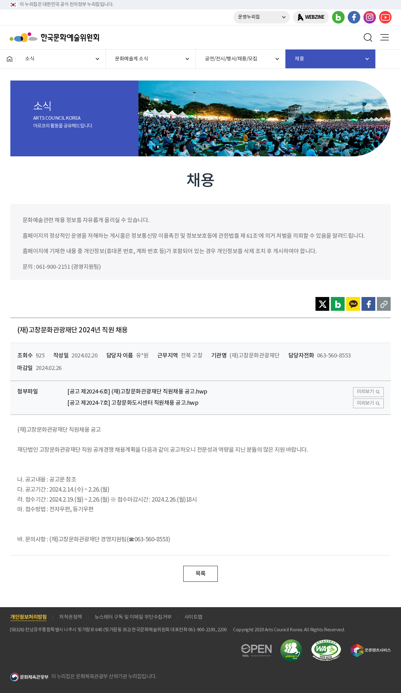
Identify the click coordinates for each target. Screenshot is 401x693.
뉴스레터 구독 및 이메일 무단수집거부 (133, 617)
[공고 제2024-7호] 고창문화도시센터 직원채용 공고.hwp (132, 403)
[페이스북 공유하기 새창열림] (368, 303)
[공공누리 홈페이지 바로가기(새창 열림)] (256, 647)
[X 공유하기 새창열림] (322, 303)
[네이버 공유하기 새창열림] (337, 303)
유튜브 (385, 17)
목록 (200, 574)
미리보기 (365, 391)
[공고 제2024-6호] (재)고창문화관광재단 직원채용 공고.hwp (137, 391)
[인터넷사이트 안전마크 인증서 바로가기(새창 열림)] (291, 643)
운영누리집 (249, 17)
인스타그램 (369, 17)
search (368, 37)
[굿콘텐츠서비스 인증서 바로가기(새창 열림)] (371, 646)
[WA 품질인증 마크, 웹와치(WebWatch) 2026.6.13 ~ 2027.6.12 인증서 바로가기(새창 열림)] (326, 642)
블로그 (338, 17)
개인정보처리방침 (28, 617)
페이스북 (354, 17)
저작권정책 (70, 617)
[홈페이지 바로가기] (9, 59)
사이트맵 (193, 617)
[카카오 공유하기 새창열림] (353, 303)
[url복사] (383, 303)
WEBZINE (314, 17)
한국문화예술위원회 (55, 37)
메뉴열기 (384, 37)
